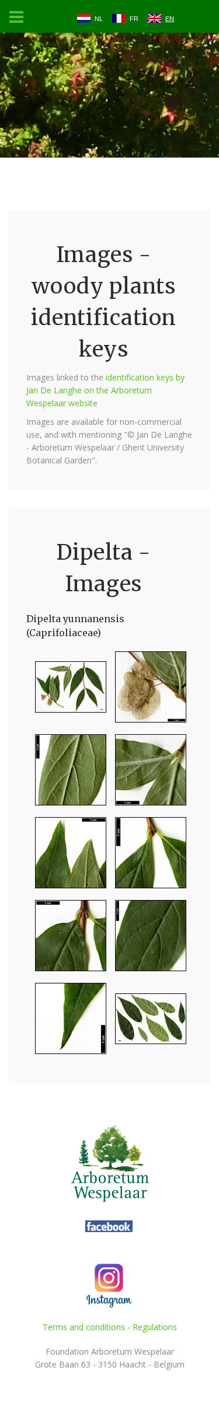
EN (169, 18)
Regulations (155, 1326)
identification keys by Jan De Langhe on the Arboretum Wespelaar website (105, 390)
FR (134, 18)
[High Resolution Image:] (66, 691)
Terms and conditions (84, 1326)
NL (99, 18)
